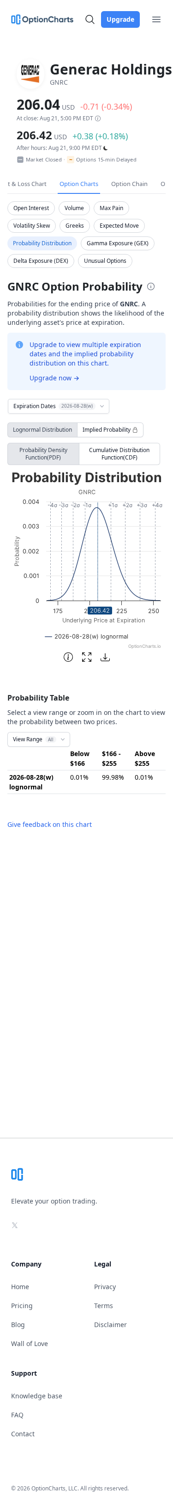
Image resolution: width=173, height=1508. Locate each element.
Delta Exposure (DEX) (40, 261)
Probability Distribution (42, 243)
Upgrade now (54, 377)
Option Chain (129, 184)
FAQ (17, 1414)
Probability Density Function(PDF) (43, 453)
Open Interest (31, 208)
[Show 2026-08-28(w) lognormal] (86, 636)
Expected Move (119, 226)
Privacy (105, 1286)
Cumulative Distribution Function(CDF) (119, 453)
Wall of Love (29, 1343)
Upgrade (120, 19)
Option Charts (79, 184)
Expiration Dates (53, 406)
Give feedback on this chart (49, 824)
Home (20, 1286)
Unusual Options (105, 261)
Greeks (75, 226)
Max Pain (111, 208)
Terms (103, 1305)
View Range (33, 739)
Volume (74, 208)
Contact (23, 1433)
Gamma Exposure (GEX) (118, 243)
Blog (18, 1324)
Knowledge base (36, 1395)
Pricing (22, 1305)
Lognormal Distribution (42, 430)
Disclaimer (110, 1324)
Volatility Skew (31, 226)
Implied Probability (107, 430)
